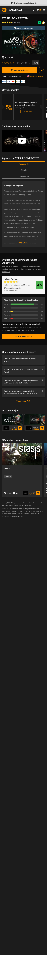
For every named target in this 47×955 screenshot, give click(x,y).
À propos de (24, 164)
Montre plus (22, 242)
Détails (24, 170)
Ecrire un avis (23, 336)
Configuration (23, 176)
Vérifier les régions (36, 76)
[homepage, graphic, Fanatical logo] (12, 10)
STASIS (7, 468)
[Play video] (22, 140)
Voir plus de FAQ (23, 401)
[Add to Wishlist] (42, 70)
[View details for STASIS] (22, 454)
